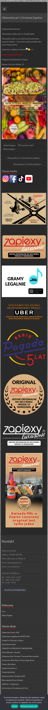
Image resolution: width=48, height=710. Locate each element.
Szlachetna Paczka (9, 644)
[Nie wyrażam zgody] (45, 702)
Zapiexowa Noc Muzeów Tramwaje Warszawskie (20, 656)
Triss (3, 611)
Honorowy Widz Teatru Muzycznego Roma (18, 660)
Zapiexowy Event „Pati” (11, 632)
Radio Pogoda (7, 615)
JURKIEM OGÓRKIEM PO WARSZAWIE (17, 648)
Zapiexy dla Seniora (9, 668)
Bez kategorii (10, 149)
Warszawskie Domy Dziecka (12, 680)
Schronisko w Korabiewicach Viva (15, 688)
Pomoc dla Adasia (9, 664)
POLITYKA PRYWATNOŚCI (15, 590)
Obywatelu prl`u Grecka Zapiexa (28, 164)
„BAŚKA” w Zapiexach (10, 684)
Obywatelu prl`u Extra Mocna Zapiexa (22, 158)
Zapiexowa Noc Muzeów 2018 (13, 676)
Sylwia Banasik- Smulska (11, 652)
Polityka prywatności (29, 706)
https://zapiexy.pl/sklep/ (12, 54)
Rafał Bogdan (10, 145)
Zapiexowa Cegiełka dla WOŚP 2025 (16, 636)
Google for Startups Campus (12, 640)
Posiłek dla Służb (8, 672)
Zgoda (14, 706)
